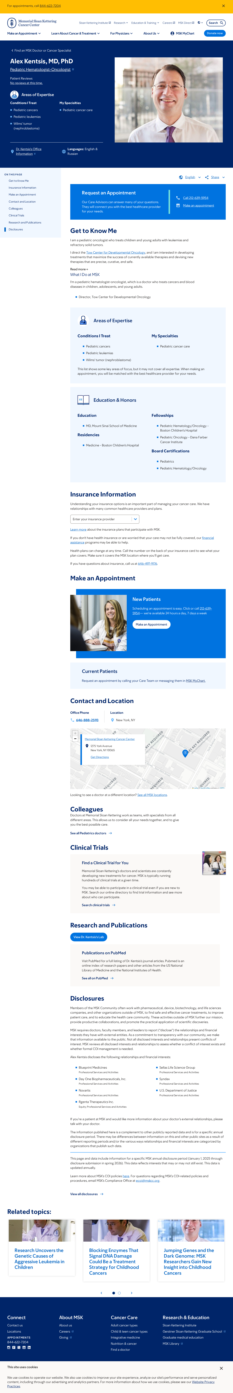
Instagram (8, 1347)
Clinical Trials (16, 215)
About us (65, 1325)
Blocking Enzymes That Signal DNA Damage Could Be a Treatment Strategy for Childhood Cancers (114, 1261)
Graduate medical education (183, 1337)
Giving (64, 1337)
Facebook (13, 1347)
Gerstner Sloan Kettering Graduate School (193, 1331)
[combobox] (104, 519)
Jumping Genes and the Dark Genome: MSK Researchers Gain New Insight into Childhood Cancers (189, 1261)
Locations (14, 1331)
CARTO (222, 788)
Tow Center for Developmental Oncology (115, 252)
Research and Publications (25, 222)
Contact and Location (22, 201)
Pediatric (40, 69)
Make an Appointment (22, 194)
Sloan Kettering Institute (179, 1325)
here (126, 1176)
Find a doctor (120, 1349)
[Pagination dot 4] (119, 1293)
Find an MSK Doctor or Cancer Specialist (43, 50)
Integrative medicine (125, 1337)
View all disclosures (84, 1194)
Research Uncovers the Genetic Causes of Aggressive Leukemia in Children (39, 1258)
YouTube (24, 1347)
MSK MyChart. (196, 681)
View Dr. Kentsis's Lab (89, 937)
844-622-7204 (50, 6)
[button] (121, 22)
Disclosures (16, 229)
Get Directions (100, 757)
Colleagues (16, 208)
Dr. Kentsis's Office (29, 151)
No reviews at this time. (26, 83)
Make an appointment (198, 205)
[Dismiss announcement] (223, 6)
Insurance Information (22, 187)
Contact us (15, 1325)
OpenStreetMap (205, 788)
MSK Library (171, 1343)
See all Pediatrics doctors (88, 833)
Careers (65, 1331)
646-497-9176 (147, 563)
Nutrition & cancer (124, 1343)
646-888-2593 (87, 720)
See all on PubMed (95, 978)
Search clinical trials (96, 905)
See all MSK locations (152, 795)
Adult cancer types (124, 1325)
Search (213, 22)
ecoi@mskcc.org (147, 1180)
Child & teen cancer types (129, 1331)
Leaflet (195, 788)
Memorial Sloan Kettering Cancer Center (110, 739)
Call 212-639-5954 (195, 198)
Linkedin (29, 1347)
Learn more (78, 529)
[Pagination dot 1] (113, 1293)
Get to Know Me (19, 180)
